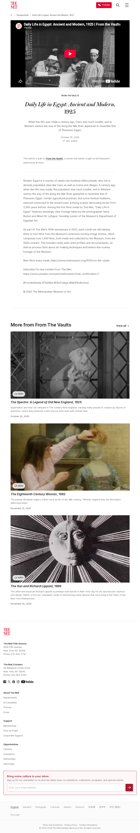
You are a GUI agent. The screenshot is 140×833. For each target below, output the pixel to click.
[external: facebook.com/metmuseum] (4, 681)
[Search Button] (118, 5)
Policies (7, 707)
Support (7, 721)
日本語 (91, 807)
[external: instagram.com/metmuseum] (18, 681)
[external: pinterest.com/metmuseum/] (13, 681)
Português (40, 807)
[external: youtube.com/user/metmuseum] (27, 681)
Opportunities (10, 744)
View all (121, 326)
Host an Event (10, 730)
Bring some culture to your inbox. (28, 776)
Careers (7, 749)
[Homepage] (14, 5)
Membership (9, 726)
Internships (9, 764)
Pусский (15, 814)
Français (55, 807)
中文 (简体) (114, 807)
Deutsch (79, 807)
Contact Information (88, 825)
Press (6, 712)
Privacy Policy (71, 825)
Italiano (67, 807)
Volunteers (9, 754)
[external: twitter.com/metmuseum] (9, 681)
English (15, 807)
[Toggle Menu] (127, 5)
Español (27, 807)
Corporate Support (13, 735)
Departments (10, 697)
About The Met (11, 693)
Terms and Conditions (53, 825)
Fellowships (9, 759)
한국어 (102, 807)
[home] (12, 15)
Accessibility (10, 702)
